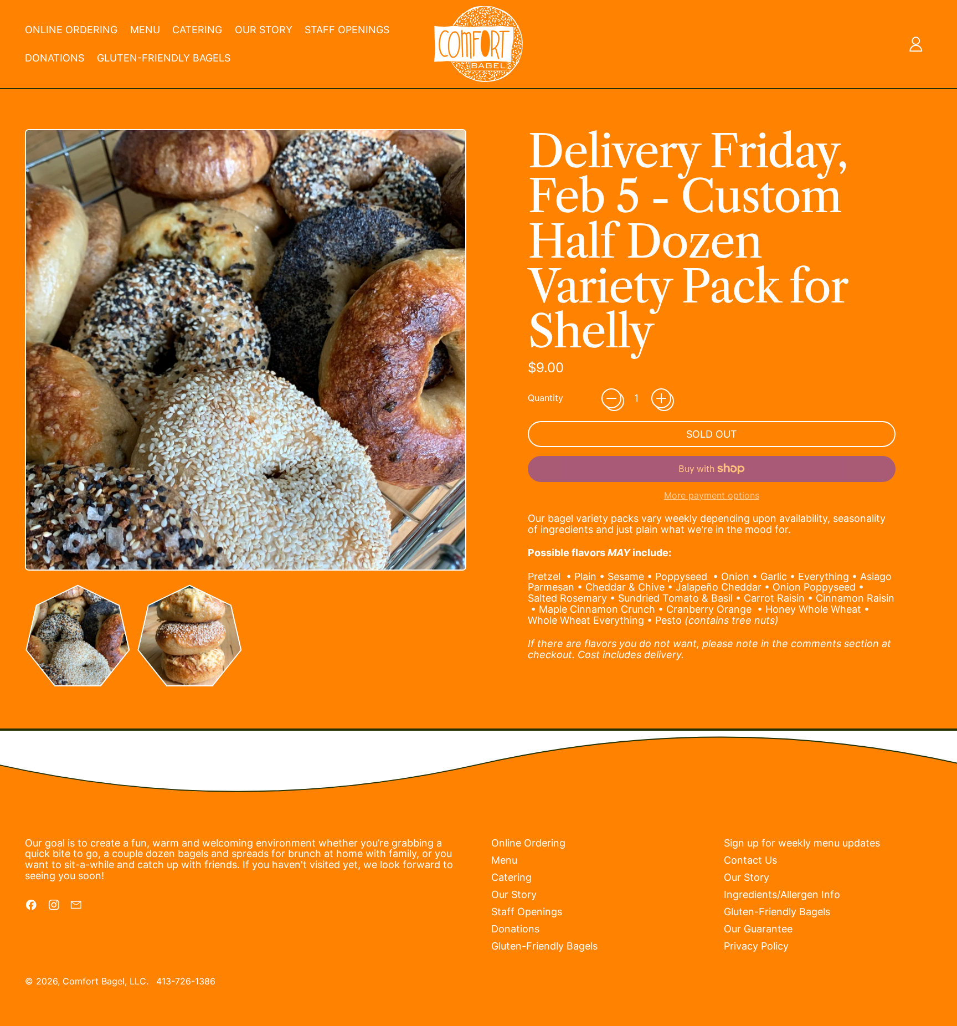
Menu (145, 29)
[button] (78, 636)
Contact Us (750, 860)
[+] (661, 398)
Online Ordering (71, 29)
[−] (611, 398)
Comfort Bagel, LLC (104, 981)
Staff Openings (347, 29)
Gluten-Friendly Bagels (163, 58)
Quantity (545, 398)
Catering (197, 29)
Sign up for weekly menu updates (802, 843)
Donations (54, 58)
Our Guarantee (758, 929)
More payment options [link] (711, 496)
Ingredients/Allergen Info (782, 894)
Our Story (263, 29)
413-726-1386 (185, 981)
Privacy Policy (756, 946)
